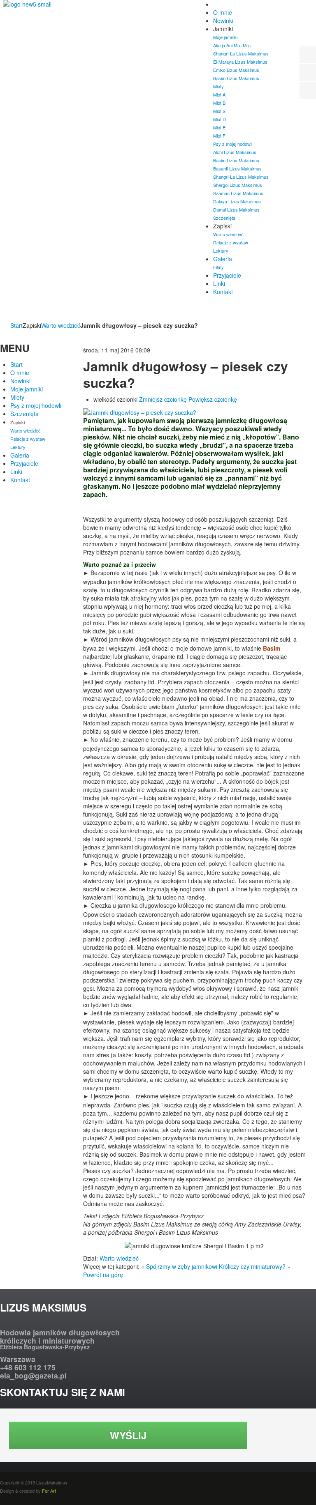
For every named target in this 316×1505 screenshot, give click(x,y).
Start (16, 325)
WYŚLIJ (128, 1435)
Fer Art (49, 1490)
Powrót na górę (103, 1274)
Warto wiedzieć (60, 325)
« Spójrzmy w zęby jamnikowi (179, 1266)
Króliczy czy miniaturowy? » (254, 1266)
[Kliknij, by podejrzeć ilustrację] (139, 411)
